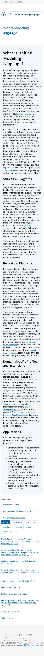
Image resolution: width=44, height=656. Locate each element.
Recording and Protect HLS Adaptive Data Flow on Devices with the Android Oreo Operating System (20, 602)
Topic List (15, 635)
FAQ (30, 635)
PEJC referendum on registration (14, 594)
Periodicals (31, 522)
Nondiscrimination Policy (12, 641)
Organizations (8, 532)
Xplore (5, 522)
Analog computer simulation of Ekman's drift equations (19, 562)
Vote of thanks (7, 618)
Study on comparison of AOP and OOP (16, 581)
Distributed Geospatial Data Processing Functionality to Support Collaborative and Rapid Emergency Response (20, 541)
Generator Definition (9, 611)
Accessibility (20, 638)
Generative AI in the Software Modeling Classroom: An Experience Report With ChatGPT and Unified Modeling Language (20, 552)
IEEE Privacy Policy (29, 641)
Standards (7, 527)
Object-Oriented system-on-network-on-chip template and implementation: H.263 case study (20, 571)
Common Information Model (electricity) (19, 511)
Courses (19, 527)
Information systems (9, 587)
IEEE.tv (28, 527)
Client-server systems (11, 505)
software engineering (25, 114)
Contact (24, 635)
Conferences (17, 522)
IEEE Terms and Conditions (33, 645)
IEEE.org (7, 2)
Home (7, 635)
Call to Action (8, 638)
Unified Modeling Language (14, 518)
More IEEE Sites (18, 2)
